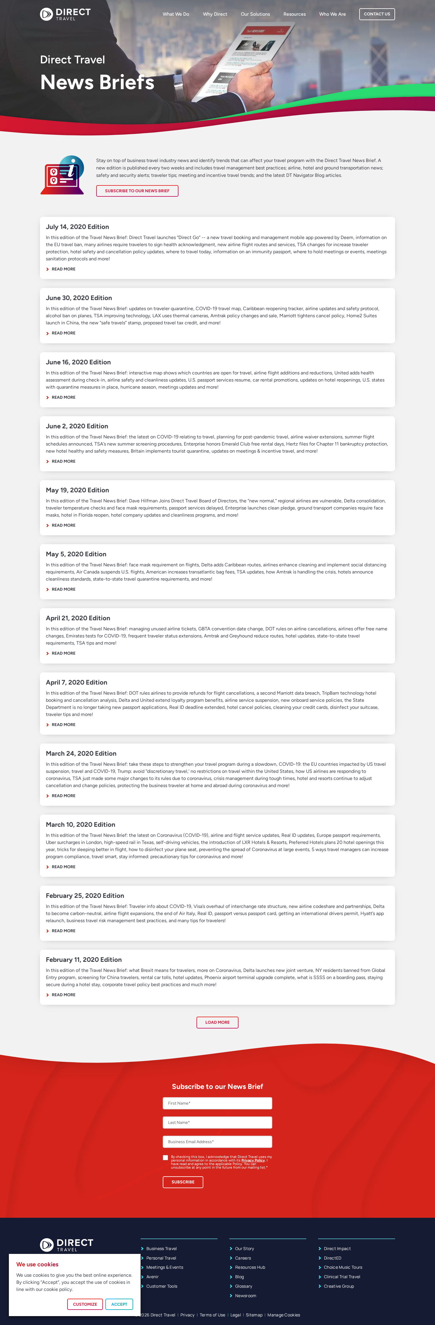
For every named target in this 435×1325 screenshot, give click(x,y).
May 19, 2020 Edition (77, 490)
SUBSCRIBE (183, 1182)
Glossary (243, 1286)
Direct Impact (337, 1248)
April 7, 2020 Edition (76, 682)
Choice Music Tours (343, 1267)
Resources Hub (250, 1267)
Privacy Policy (253, 1160)
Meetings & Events (164, 1267)
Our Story (244, 1248)
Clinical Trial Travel (342, 1276)
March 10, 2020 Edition (80, 825)
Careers (243, 1258)
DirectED (332, 1258)
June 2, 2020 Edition (77, 426)
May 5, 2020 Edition (76, 554)
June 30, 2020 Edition (79, 298)
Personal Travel (161, 1258)
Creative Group (339, 1286)
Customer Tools (161, 1286)
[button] (217, 1022)
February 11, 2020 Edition (84, 960)
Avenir (152, 1276)
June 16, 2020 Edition (78, 362)
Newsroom (246, 1295)
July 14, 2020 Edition (77, 227)
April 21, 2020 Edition (78, 618)
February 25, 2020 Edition (85, 896)
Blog (239, 1276)
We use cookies (37, 1264)
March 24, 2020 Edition (81, 753)
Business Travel (161, 1248)
